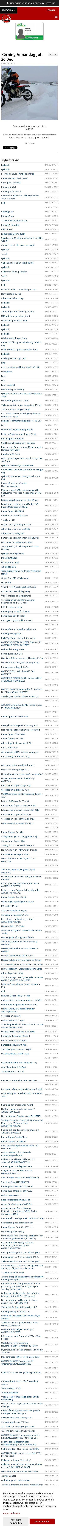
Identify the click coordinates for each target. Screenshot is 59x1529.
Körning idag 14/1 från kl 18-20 (15, 611)
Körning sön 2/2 (8, 187)
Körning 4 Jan (7, 211)
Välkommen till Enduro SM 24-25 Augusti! (20, 1261)
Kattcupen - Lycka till (10, 182)
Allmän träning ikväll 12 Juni (14, 910)
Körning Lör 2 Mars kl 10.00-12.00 (16, 1190)
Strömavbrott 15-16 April (12, 1071)
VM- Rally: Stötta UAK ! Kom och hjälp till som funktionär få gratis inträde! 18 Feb (22, 1267)
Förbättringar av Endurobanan (15, 1480)
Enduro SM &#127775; (11, 1195)
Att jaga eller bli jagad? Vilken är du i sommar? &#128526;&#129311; (18, 1160)
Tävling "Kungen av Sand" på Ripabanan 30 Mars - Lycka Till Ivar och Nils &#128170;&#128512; (22, 1123)
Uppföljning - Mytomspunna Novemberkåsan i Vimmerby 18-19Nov (19, 1344)
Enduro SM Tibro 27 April (12, 1020)
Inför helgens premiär (11, 607)
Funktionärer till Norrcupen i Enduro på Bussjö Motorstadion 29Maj (19, 505)
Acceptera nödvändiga (16, 1521)
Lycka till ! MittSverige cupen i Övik (17, 465)
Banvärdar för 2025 (10, 454)
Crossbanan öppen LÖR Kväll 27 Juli (18, 818)
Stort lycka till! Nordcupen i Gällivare (18, 442)
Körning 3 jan (7, 216)
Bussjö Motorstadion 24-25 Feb (16, 1199)
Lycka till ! (5, 164)
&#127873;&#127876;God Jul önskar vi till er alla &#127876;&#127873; (21, 679)
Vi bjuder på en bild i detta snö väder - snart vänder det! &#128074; (22, 1026)
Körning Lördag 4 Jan (11, 633)
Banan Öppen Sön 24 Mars (14, 1137)
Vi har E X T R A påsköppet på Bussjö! (18, 586)
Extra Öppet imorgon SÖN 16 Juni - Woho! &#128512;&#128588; (20, 884)
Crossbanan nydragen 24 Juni (15, 854)
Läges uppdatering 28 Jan (13, 233)
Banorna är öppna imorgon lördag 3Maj (20, 537)
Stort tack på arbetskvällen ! (14, 515)
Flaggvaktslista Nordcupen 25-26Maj (18, 1031)
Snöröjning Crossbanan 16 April (16, 1049)
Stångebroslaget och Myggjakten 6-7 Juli (20, 836)
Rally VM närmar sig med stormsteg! (18, 638)
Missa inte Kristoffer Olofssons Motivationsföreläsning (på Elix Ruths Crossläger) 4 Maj (19, 1211)
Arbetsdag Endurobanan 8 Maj (15, 528)
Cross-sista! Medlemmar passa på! (17, 245)
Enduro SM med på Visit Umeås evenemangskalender (16, 1154)
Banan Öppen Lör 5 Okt (12, 738)
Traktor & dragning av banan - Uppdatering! (22, 1484)
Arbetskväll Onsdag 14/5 (13, 533)
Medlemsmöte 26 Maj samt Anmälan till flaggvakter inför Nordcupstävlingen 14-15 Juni (21, 492)
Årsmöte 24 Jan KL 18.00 (12, 1272)
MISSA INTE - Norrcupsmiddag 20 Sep (18, 289)
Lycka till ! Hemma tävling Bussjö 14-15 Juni (21, 420)
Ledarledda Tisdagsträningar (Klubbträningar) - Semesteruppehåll (18, 1443)
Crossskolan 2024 (9, 747)
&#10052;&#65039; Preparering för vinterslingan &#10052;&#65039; (17, 1362)
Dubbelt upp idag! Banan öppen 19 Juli (19, 349)
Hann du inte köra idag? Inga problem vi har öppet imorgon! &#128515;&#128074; (22, 1237)
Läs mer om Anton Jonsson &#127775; (19, 1062)
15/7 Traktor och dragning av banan (18, 1426)
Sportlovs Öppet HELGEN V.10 (15, 1182)
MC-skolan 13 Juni (9, 906)
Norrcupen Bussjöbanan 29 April (16, 542)
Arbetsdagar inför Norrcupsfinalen (17, 311)
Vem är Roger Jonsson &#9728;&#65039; (20, 1177)
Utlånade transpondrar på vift (15, 316)
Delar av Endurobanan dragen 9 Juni (18, 434)
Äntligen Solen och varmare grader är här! (21, 1000)
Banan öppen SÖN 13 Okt (13, 734)
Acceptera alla (42, 1521)
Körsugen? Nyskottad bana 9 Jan (16, 620)
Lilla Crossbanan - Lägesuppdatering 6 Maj (21, 968)
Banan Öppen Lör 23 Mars (13, 1141)
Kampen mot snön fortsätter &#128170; (20, 1080)
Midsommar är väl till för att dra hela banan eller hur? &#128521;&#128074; (21, 1465)
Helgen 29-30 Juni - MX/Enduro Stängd (19, 849)
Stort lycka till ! (8, 520)
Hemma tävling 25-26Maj (12, 926)
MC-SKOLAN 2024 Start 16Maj (15, 1053)
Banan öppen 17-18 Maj (12, 511)
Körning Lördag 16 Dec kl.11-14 (15, 1311)
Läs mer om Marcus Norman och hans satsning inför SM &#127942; (19, 1301)
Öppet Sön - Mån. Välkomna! (14, 578)
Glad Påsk (6, 582)
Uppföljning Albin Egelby (12, 1231)
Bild (3, 202)
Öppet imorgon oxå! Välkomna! (16, 595)
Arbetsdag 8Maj (8, 566)
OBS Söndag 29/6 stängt (12, 389)
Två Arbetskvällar (9, 1392)
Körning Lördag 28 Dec (11, 653)
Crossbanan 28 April (10, 1015)
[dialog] (29, 1508)
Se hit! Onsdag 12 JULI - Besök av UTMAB (20, 1448)
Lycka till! (5, 169)
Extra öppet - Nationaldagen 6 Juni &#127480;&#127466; (17, 920)
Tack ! (4, 253)
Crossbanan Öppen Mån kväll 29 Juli (18, 805)
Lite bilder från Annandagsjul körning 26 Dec (22, 658)
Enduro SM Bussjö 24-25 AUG (15, 801)
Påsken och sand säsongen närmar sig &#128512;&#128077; (20, 1131)
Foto (3, 362)
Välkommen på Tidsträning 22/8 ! (16, 1417)
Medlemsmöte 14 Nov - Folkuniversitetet (20, 1356)
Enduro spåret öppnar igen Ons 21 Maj (19, 499)
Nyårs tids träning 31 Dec (13, 649)
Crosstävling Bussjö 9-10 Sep (15, 1421)
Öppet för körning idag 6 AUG (15, 769)
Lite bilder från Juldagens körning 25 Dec (20, 662)
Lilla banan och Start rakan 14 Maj (17, 955)
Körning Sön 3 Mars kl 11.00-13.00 (17, 1186)
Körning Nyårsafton (10, 224)
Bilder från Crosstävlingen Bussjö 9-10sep (21, 1372)
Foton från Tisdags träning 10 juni (17, 429)
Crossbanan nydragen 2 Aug (14, 789)
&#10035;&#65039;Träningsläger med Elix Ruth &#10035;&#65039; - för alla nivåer (20, 1436)
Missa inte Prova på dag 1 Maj (15, 591)
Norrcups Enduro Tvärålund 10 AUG (18, 765)
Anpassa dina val (11, 1513)
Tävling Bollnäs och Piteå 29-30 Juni (17, 845)
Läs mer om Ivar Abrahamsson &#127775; (21, 1116)
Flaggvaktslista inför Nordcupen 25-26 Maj (21, 959)
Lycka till (5, 267)
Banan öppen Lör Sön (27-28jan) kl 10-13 (20, 1256)
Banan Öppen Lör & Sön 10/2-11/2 (17, 1227)
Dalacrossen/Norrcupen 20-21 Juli (17, 823)
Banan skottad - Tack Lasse (14, 178)
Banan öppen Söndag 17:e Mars (16, 1166)
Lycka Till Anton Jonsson (12, 553)
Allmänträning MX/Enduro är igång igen (19, 751)
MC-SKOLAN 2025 (9, 557)
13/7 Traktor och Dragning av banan (18, 1430)
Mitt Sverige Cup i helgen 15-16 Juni (17, 901)
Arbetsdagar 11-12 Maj (12, 973)
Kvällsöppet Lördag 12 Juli (13, 358)
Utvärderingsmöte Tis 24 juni (14, 400)
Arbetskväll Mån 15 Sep (12, 298)
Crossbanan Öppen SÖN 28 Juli (16, 814)
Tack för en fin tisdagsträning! (15, 409)
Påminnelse (7, 229)
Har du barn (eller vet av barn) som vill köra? (22, 774)
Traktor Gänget (8, 1475)
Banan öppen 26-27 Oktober (14, 716)
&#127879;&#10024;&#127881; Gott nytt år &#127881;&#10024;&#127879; (21, 643)
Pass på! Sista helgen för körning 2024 (19, 725)
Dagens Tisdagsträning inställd (16, 524)
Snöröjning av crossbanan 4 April (17, 1104)
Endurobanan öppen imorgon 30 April (19, 1004)
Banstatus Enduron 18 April (14, 1044)
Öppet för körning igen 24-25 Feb (16, 1204)
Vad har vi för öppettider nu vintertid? (19, 1307)
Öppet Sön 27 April (10, 562)
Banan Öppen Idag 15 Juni (13, 897)
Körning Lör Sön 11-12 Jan (13, 615)
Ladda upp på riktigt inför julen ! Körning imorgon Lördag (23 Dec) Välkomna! (20, 1294)
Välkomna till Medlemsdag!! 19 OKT (17, 262)
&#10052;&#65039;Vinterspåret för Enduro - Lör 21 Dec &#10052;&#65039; (21, 690)
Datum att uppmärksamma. (14, 320)
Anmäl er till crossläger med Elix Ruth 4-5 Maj (22, 1218)
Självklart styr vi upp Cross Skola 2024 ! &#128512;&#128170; (19, 1324)
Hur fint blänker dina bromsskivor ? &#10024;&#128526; (18, 1110)
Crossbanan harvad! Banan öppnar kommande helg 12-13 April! (18, 601)
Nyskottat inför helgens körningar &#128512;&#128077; (17, 1331)
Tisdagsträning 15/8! (10, 1388)
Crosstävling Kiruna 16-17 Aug (15, 756)
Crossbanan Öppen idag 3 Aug (15, 785)
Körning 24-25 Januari (11, 191)
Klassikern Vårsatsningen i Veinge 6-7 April (21, 1089)
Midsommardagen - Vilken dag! (16, 1460)
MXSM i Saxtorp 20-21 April (13, 1040)
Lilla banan (6, 371)
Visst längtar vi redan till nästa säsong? (19, 696)
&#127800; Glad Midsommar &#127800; (19, 1471)
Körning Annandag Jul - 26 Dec (22, 57)
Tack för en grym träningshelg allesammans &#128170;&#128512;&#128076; (22, 979)
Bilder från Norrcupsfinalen (14, 271)
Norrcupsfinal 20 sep (11, 293)
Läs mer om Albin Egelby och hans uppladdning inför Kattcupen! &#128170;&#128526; (17, 1245)
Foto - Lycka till (8, 384)
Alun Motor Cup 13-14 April (13, 1067)
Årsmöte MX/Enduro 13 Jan (14, 220)
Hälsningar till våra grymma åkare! (17, 937)
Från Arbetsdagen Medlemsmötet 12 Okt (20, 729)
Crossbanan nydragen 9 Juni (14, 914)
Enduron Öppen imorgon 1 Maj (15, 995)
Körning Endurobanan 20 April (15, 1035)
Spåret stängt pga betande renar (17, 1222)
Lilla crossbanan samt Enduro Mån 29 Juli (20, 809)
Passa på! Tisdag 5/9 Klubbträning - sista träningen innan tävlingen (20, 1412)
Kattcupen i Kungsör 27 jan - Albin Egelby (20, 1252)
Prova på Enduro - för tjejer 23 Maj (17, 173)
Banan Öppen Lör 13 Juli (12, 832)
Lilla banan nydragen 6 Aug (14, 338)
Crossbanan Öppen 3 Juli (13, 841)
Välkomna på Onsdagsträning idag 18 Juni (21, 405)
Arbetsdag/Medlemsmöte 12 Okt (16, 743)
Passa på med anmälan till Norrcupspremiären (13, 484)
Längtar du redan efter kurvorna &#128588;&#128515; (16, 1172)
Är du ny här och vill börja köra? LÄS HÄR (20, 367)
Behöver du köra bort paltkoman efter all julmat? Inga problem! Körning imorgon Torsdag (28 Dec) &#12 (20, 1286)
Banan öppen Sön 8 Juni (12, 438)
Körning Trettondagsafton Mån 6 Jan (18, 629)
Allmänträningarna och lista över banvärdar (22, 964)
